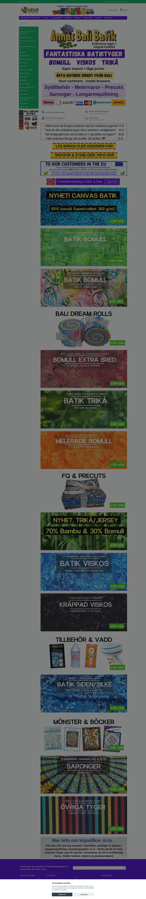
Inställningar (83, 894)
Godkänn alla (62, 894)
